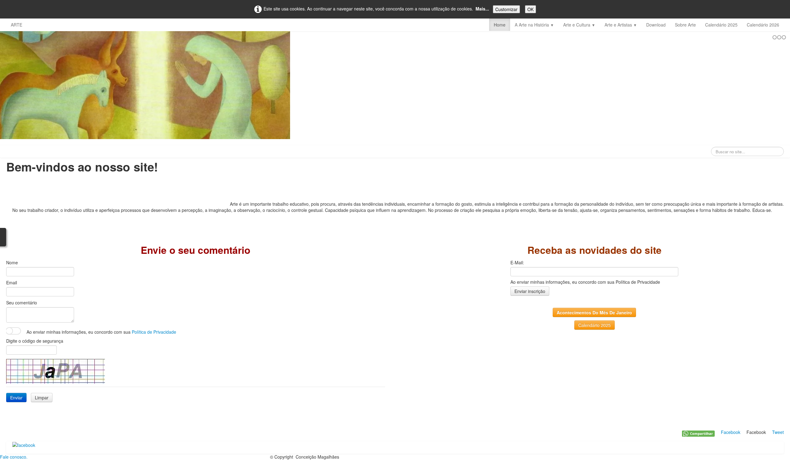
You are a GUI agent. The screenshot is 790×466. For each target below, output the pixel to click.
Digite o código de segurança (34, 341)
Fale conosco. (13, 457)
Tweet (778, 432)
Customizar (506, 9)
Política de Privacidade (154, 332)
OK (530, 9)
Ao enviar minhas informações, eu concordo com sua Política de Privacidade (585, 282)
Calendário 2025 (721, 25)
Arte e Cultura (579, 25)
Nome (12, 262)
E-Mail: (517, 262)
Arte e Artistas (621, 25)
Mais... (482, 9)
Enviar (16, 397)
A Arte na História (534, 25)
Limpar (41, 397)
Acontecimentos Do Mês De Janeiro (594, 312)
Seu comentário (21, 302)
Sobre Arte (685, 25)
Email (11, 282)
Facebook (730, 432)
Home (499, 25)
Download (656, 25)
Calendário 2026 (763, 25)
